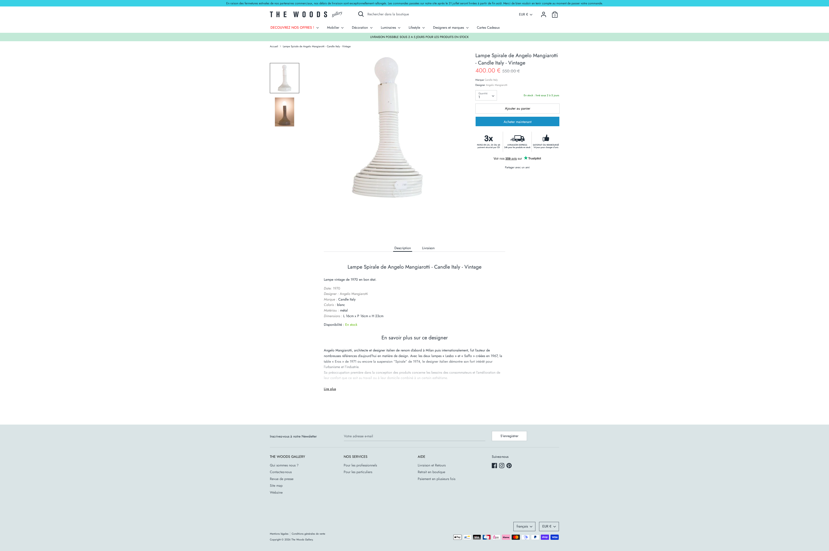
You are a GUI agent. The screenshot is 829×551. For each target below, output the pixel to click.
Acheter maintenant (518, 121)
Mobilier (333, 27)
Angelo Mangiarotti (496, 85)
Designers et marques (449, 27)
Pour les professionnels (360, 465)
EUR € (523, 14)
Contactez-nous (281, 471)
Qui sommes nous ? (284, 465)
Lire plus (330, 388)
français (522, 526)
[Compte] (543, 12)
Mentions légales (279, 534)
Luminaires (389, 27)
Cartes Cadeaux (488, 27)
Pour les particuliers (358, 471)
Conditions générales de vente (308, 534)
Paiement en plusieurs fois (436, 478)
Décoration (360, 27)
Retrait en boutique (431, 471)
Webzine (276, 492)
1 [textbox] (479, 96)
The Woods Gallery (302, 540)
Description (402, 248)
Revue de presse (281, 478)
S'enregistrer (509, 435)
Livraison (428, 248)
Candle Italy (491, 80)
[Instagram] (502, 466)
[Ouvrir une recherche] (361, 14)
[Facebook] (495, 466)
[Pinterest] (509, 466)
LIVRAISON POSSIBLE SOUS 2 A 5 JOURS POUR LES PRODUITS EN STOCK (414, 37)
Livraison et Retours (432, 465)
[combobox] (486, 95)
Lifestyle (415, 27)
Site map (276, 485)
